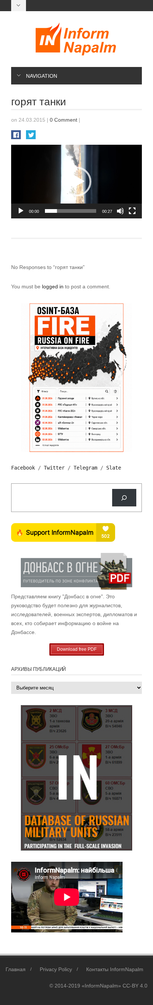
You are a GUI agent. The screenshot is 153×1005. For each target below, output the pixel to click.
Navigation (41, 76)
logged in (53, 286)
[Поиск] (124, 497)
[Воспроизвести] (21, 211)
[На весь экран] (132, 211)
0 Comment (63, 120)
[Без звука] (120, 211)
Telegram (85, 468)
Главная (16, 969)
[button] (76, 181)
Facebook (23, 468)
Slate (113, 468)
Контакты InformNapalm (114, 969)
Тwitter (54, 468)
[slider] (70, 211)
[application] (76, 181)
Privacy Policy (56, 969)
